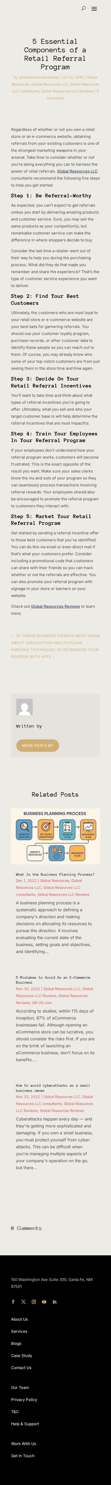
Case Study (21, 1355)
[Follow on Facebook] (13, 1302)
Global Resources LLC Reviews (67, 91)
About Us (19, 1319)
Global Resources (54, 880)
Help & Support (25, 1423)
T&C (15, 1411)
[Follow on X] (23, 1302)
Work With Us (23, 1443)
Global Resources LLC (49, 84)
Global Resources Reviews (55, 606)
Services (19, 1331)
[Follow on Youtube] (44, 1302)
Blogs (16, 1343)
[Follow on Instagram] (34, 1302)
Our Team (20, 1387)
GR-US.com (42, 1002)
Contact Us (21, 1367)
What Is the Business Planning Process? (55, 874)
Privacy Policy (24, 1399)
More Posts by (37, 745)
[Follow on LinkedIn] (54, 1302)
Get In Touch (23, 1455)
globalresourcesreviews (39, 77)
